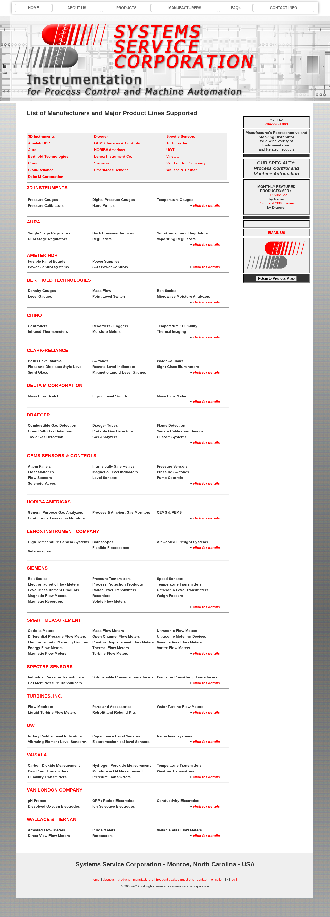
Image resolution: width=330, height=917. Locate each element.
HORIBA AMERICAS (49, 501)
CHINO (34, 315)
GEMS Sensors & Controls (117, 143)
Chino (33, 163)
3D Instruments (41, 136)
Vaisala (172, 156)
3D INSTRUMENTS (47, 187)
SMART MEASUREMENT (54, 620)
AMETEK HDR (42, 255)
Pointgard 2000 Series (276, 203)
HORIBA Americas (109, 150)
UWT (170, 150)
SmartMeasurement (111, 170)
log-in (235, 879)
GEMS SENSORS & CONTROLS (61, 455)
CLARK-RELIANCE (47, 350)
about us (109, 879)
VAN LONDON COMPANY (54, 790)
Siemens (101, 163)
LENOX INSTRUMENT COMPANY (63, 531)
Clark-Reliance (41, 170)
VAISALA (37, 754)
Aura (32, 150)
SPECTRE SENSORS (50, 666)
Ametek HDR (39, 143)
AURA (33, 221)
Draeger (101, 136)
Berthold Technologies (48, 156)
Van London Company (185, 163)
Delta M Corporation (45, 177)
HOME (33, 8)
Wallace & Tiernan (182, 170)
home (96, 879)
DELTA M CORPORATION (54, 385)
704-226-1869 (276, 124)
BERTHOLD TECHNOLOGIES (59, 280)
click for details (206, 205)
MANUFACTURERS (184, 8)
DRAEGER (38, 414)
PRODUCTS (126, 8)
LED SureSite (276, 195)
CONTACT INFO (283, 8)
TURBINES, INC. (44, 696)
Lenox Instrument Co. (113, 156)
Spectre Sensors (180, 136)
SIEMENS (37, 568)
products (124, 879)
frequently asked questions (175, 879)
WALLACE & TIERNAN (51, 819)
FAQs (236, 8)
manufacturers (143, 879)
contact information (210, 879)
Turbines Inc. (177, 143)
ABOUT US (76, 8)
